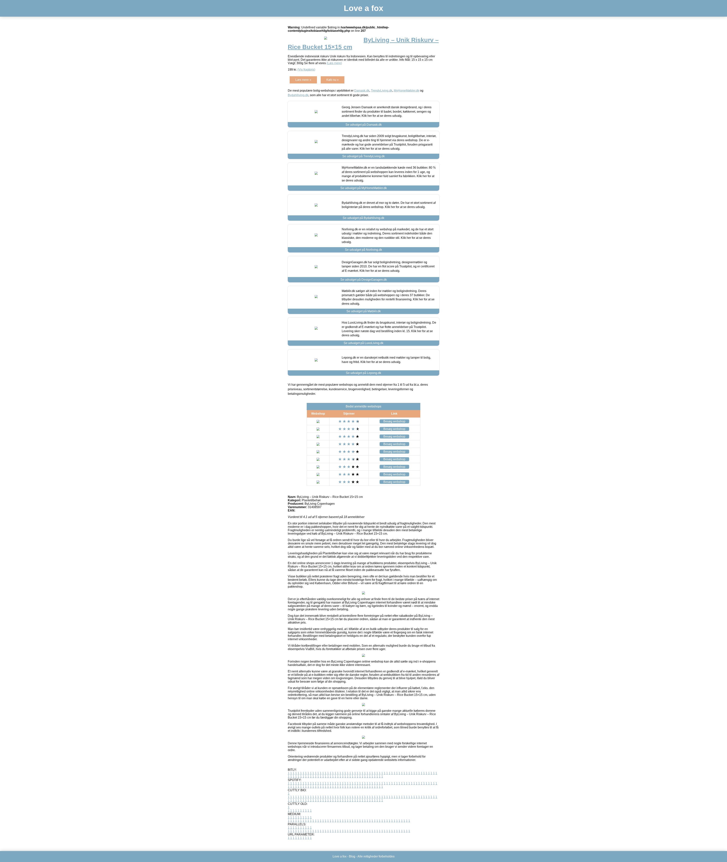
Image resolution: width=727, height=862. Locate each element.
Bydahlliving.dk (298, 95)
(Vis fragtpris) (306, 69)
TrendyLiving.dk (381, 90)
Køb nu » (332, 79)
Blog (352, 856)
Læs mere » (303, 79)
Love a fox (363, 8)
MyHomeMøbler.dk (406, 90)
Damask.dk (361, 90)
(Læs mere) (334, 63)
